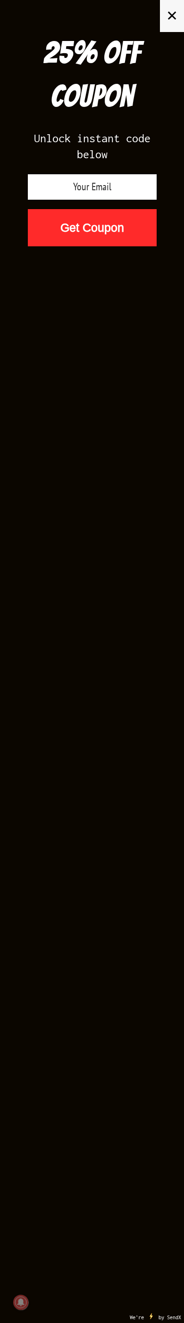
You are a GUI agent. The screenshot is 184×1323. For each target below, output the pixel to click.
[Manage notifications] (20, 1302)
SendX (174, 1317)
